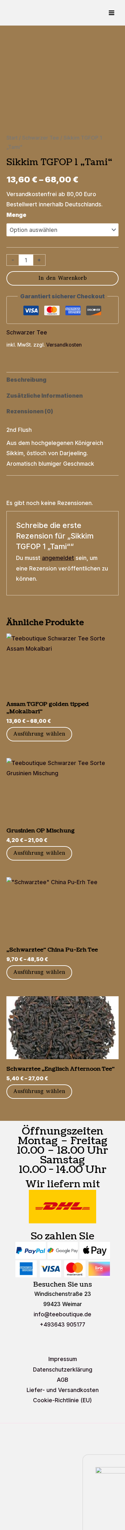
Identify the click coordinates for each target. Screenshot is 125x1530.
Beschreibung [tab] (26, 379)
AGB (62, 1379)
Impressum (62, 1359)
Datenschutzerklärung (62, 1369)
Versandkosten (64, 345)
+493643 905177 (62, 1324)
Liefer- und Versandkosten (63, 1390)
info (62, 1314)
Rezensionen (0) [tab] (29, 411)
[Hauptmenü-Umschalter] (111, 13)
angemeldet (58, 558)
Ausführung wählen (39, 734)
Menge (16, 214)
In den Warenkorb (62, 278)
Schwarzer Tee (40, 138)
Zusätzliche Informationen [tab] (44, 395)
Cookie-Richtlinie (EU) (62, 1400)
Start (12, 138)
